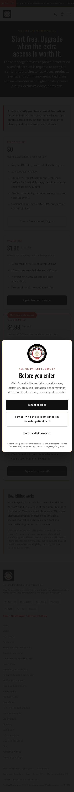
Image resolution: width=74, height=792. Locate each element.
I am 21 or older (37, 405)
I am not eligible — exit (37, 433)
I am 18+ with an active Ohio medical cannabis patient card (37, 419)
